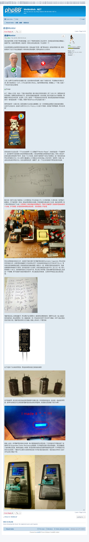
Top (84, 510)
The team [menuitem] (42, 529)
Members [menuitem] (50, 529)
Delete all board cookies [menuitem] (62, 529)
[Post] (5, 38)
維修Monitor (9, 28)
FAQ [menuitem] (17, 19)
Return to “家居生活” (11, 517)
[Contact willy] (74, 55)
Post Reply (8, 32)
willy (69, 45)
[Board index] (14, 10)
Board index (10, 529)
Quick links (9, 19)
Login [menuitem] (83, 19)
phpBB (38, 532)
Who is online (8, 522)
